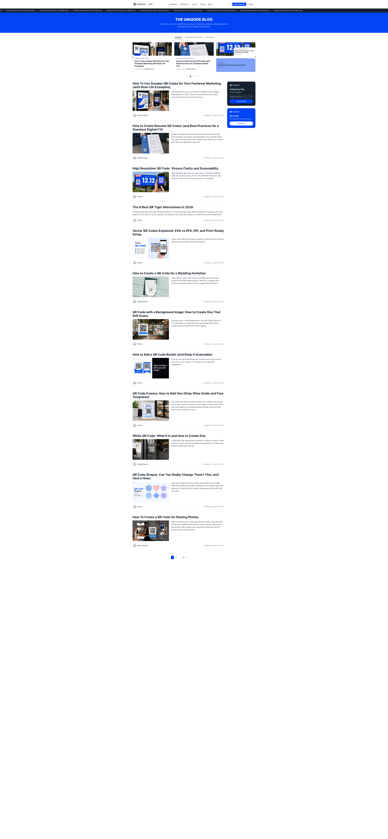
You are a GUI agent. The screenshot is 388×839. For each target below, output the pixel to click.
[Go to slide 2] (194, 76)
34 (184, 557)
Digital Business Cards (193, 37)
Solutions (184, 4)
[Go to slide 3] (197, 76)
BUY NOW (241, 123)
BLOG (151, 4)
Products (173, 4)
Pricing (203, 4)
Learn (194, 4)
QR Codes (209, 37)
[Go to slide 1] (190, 76)
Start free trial (239, 4)
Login (251, 4)
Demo (210, 4)
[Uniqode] (139, 4)
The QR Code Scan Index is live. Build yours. (44, 10)
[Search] (230, 4)
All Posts (178, 37)
